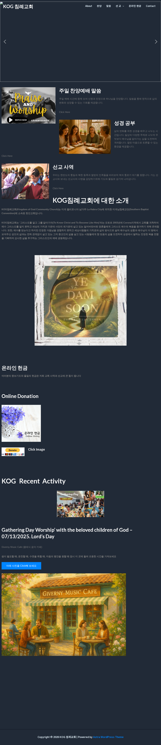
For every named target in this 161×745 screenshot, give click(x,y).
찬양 (99, 6)
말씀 (108, 6)
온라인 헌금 (135, 6)
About (88, 6)
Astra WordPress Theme (108, 737)
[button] (4, 41)
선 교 (118, 6)
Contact (150, 6)
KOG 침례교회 (18, 6)
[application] (122, 6)
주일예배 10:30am (80, 60)
